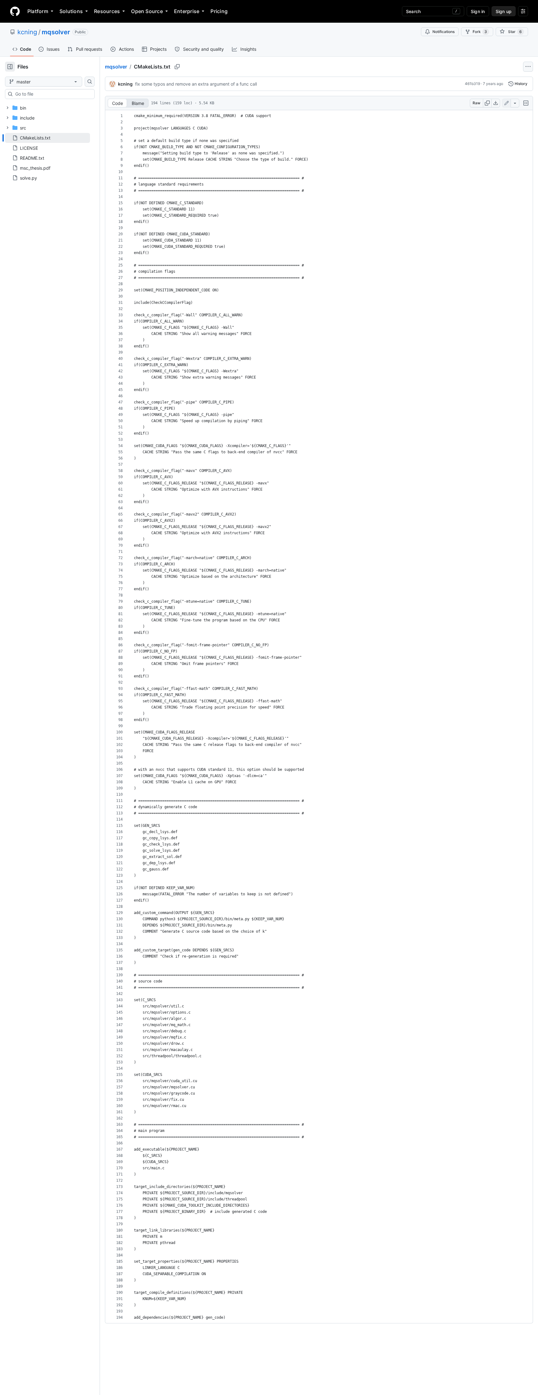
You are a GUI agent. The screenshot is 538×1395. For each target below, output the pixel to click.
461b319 (472, 83)
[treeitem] (47, 138)
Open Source (147, 11)
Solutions (71, 11)
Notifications (443, 31)
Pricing (219, 11)
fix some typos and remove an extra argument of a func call (196, 84)
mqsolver (56, 32)
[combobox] (52, 94)
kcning (27, 32)
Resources (107, 11)
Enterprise (186, 11)
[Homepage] (15, 11)
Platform (37, 11)
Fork (480, 31)
